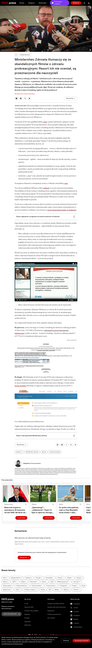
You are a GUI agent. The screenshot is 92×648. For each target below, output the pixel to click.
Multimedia (42, 3)
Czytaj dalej (21, 518)
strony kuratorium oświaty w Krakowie (61, 210)
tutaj (66, 183)
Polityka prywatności (54, 614)
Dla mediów (51, 618)
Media (61, 504)
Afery (88, 504)
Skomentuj (69, 98)
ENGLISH (27, 625)
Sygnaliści (27, 622)
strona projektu (20, 386)
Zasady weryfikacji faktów (55, 604)
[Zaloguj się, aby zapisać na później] (25, 504)
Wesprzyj (76, 3)
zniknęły (46, 188)
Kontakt (26, 618)
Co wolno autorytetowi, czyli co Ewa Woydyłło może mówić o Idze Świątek (69, 510)
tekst (45, 122)
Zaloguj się (23, 557)
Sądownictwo (8, 504)
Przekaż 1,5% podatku (31, 611)
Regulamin (50, 611)
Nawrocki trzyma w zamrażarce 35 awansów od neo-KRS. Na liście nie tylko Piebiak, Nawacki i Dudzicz (14, 510)
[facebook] (62, 445)
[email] (71, 445)
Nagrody (27, 614)
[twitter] (66, 445)
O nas (26, 604)
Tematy (21, 3)
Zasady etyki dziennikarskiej (56, 607)
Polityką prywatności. (38, 640)
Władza (34, 504)
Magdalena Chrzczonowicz (32, 463)
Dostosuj (66, 641)
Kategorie (31, 3)
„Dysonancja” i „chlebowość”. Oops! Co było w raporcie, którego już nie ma (42, 510)
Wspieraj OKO (29, 607)
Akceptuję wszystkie (81, 641)
